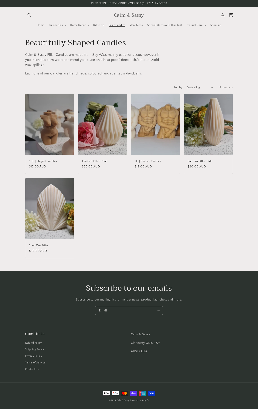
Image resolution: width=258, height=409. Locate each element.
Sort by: (178, 87)
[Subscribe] (158, 310)
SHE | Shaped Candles (43, 161)
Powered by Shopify (139, 400)
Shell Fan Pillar (38, 245)
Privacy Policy (33, 356)
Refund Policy (33, 342)
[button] (29, 15)
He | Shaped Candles (148, 161)
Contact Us (32, 369)
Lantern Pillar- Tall (200, 161)
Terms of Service (35, 362)
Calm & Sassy (123, 400)
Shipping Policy (34, 349)
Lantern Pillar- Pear (94, 161)
